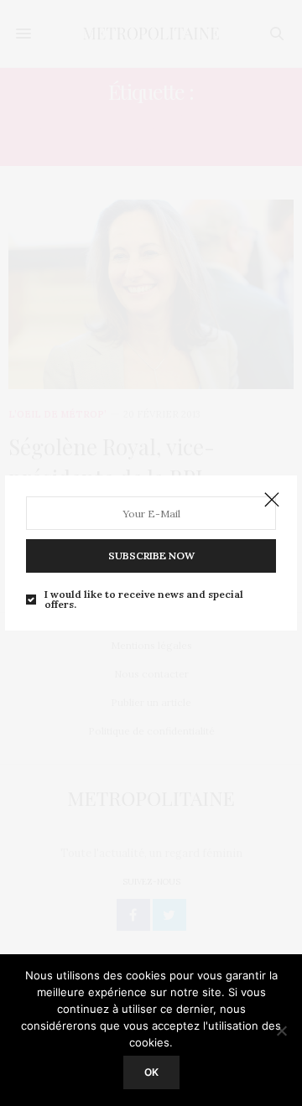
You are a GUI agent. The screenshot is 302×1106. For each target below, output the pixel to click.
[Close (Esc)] (272, 500)
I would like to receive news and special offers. (143, 599)
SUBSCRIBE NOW (151, 555)
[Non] (281, 1030)
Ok (151, 1072)
